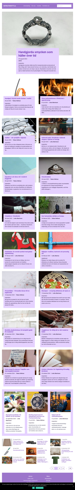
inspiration (21, 63)
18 (70, 468)
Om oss (33, 5)
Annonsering (27, 5)
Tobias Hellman (17, 100)
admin (20, 60)
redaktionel (44, 258)
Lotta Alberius (55, 255)
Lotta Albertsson (53, 102)
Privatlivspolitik (39, 487)
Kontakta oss (45, 5)
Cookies (39, 5)
